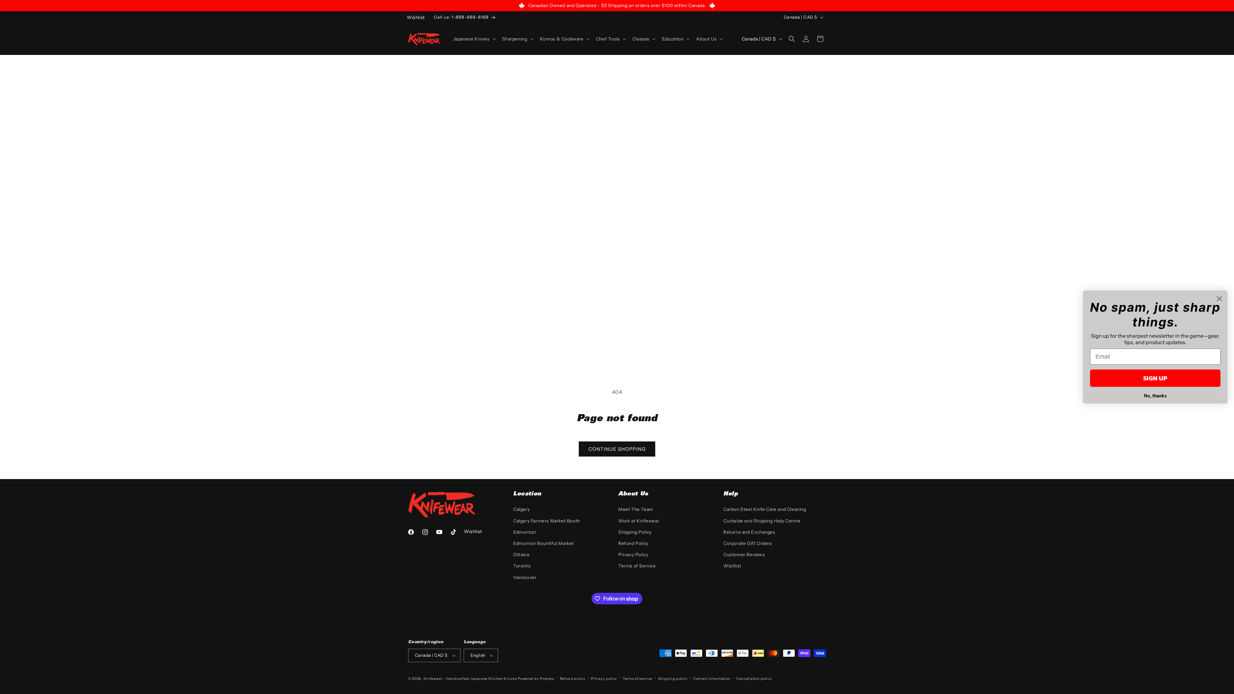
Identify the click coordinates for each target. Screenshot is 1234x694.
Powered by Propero (536, 678)
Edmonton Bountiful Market (543, 543)
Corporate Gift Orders (747, 543)
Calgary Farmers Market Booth (546, 521)
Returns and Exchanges (749, 532)
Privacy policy (604, 678)
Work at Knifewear (638, 521)
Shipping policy (673, 678)
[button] (473, 39)
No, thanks (1155, 395)
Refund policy (573, 678)
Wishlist (732, 566)
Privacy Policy (633, 554)
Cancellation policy (754, 678)
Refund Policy (633, 543)
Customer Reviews (744, 554)
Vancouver (524, 577)
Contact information (711, 678)
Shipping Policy (635, 532)
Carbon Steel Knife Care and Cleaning (764, 509)
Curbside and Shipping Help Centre (761, 521)
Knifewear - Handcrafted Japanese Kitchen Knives (470, 678)
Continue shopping (617, 449)
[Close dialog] (1219, 298)
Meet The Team (635, 509)
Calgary (521, 509)
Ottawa (521, 554)
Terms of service (637, 678)
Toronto (522, 566)
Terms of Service (637, 566)
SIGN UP (1155, 378)
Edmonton (524, 532)
